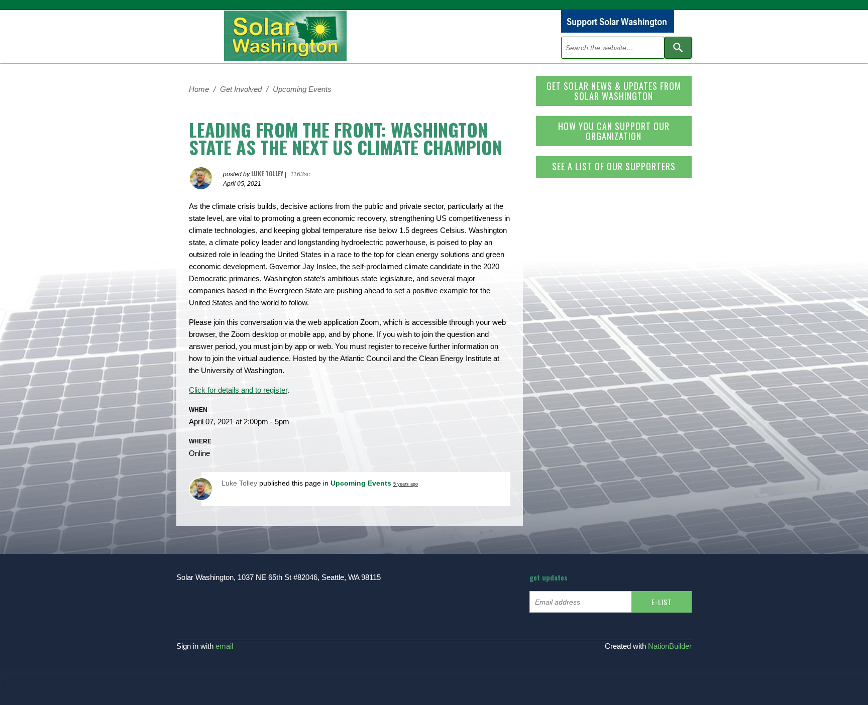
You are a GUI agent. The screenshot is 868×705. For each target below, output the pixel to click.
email (224, 646)
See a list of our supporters (614, 166)
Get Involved (241, 89)
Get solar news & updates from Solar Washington (614, 90)
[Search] (678, 48)
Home (199, 89)
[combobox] (613, 48)
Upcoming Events (302, 89)
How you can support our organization (614, 131)
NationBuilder (670, 646)
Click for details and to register (238, 390)
